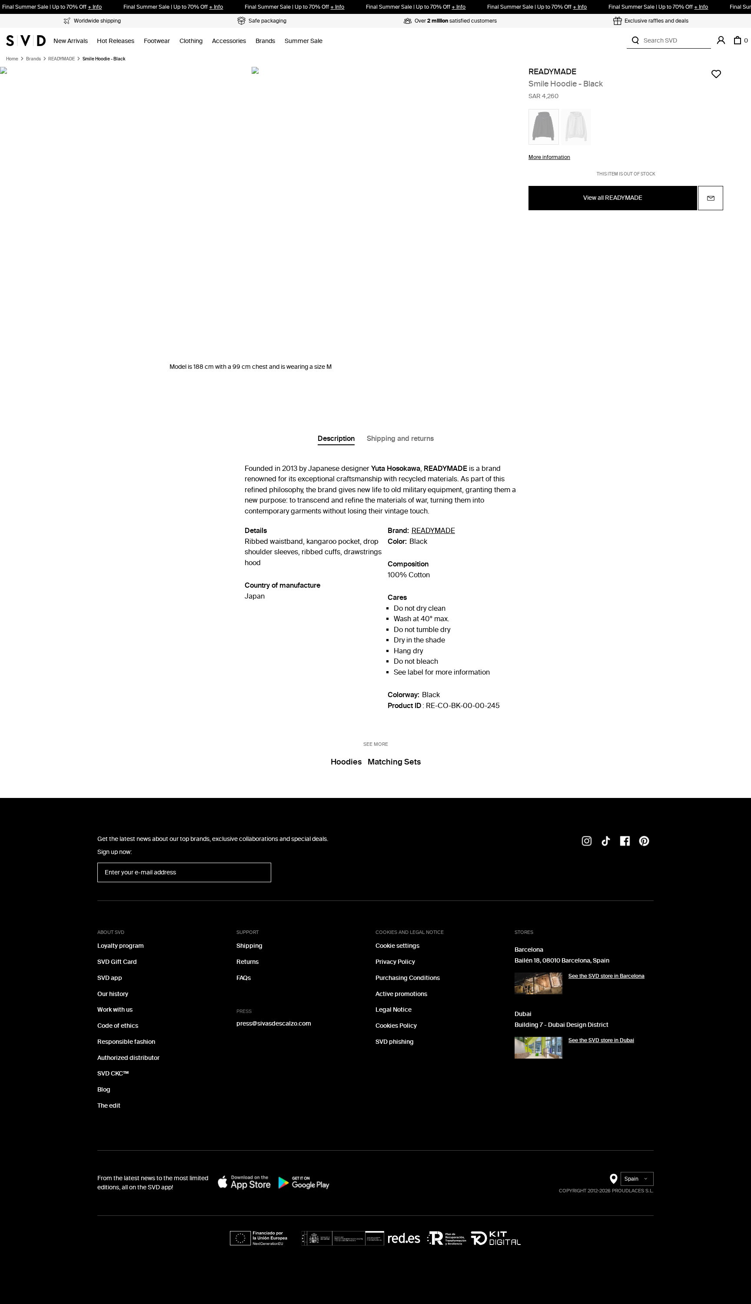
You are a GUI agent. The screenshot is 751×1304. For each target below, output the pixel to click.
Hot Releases (115, 41)
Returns (247, 962)
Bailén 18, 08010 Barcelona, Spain (562, 960)
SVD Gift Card (117, 962)
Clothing (191, 41)
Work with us (115, 1009)
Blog (103, 1089)
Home (12, 59)
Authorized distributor (128, 1058)
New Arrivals (70, 41)
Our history (112, 994)
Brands (265, 41)
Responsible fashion (126, 1042)
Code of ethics (117, 1025)
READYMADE (61, 59)
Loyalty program (120, 946)
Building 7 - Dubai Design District (561, 1025)
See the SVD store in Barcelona (606, 976)
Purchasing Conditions (408, 978)
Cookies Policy (396, 1025)
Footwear (157, 41)
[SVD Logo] (26, 40)
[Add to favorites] (716, 74)
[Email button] (710, 198)
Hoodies (346, 762)
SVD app (109, 978)
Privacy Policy (395, 962)
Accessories (229, 41)
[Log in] (721, 40)
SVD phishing (395, 1042)
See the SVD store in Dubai (601, 1040)
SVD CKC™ (113, 1073)
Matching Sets (394, 762)
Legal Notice (394, 1009)
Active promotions (401, 994)
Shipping (249, 946)
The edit (108, 1105)
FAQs (243, 978)
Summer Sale (303, 41)
